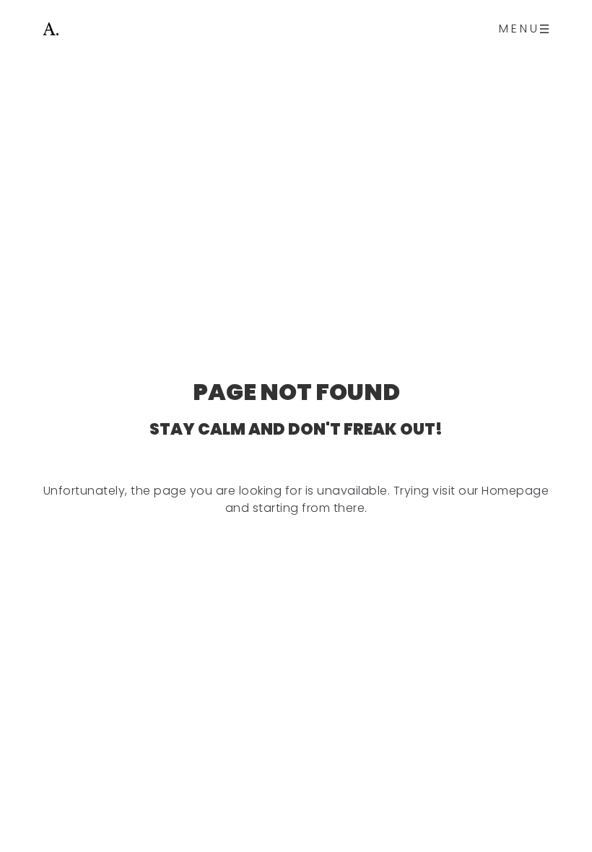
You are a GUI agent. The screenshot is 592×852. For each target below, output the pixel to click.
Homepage (515, 490)
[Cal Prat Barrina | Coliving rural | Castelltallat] (50, 29)
